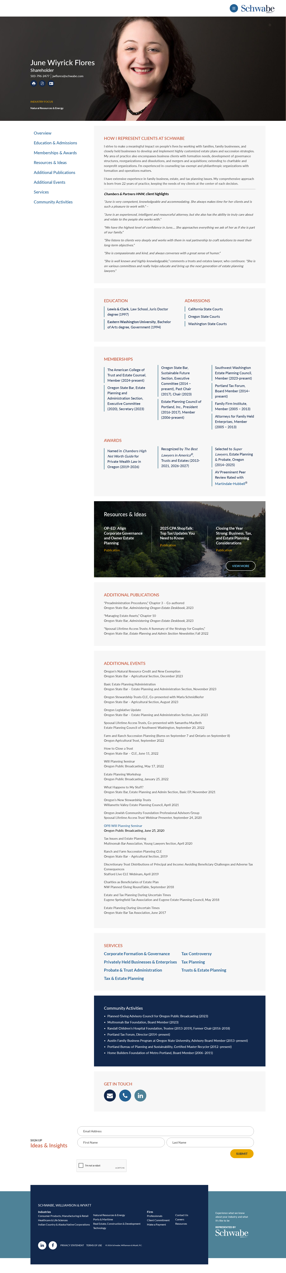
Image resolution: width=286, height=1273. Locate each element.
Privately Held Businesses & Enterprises (140, 961)
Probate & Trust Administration (133, 969)
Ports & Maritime (103, 1219)
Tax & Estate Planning (124, 978)
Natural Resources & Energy (47, 108)
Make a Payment (156, 1224)
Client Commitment (158, 1220)
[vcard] (51, 83)
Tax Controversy (196, 953)
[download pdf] (42, 83)
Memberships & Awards (55, 152)
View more (240, 566)
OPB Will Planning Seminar (123, 826)
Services (41, 191)
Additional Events (49, 182)
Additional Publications (54, 172)
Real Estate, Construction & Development (117, 1223)
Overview (42, 132)
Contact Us (181, 1215)
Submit (242, 1153)
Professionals (154, 1215)
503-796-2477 (39, 76)
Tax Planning (193, 961)
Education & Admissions (55, 142)
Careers (179, 1219)
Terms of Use (94, 1245)
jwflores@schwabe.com (67, 76)
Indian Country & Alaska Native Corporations (64, 1224)
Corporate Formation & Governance (137, 953)
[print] (33, 83)
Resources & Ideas (50, 162)
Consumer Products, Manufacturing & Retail (63, 1215)
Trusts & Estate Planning (203, 969)
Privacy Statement (72, 1245)
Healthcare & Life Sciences (53, 1220)
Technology (99, 1227)
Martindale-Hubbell (230, 484)
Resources (181, 1223)
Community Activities (53, 201)
